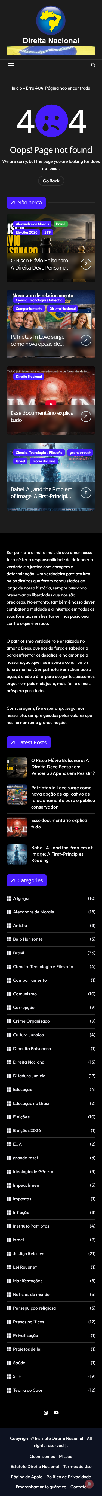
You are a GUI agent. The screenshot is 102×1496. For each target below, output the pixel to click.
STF (47, 232)
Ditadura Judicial (30, 1075)
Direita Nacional (63, 308)
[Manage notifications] (89, 1484)
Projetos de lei (27, 1349)
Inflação (21, 1212)
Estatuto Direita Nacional (34, 1466)
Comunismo (25, 993)
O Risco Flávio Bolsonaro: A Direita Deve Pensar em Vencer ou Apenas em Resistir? (40, 271)
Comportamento (29, 308)
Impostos (22, 1198)
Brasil (60, 224)
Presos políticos (28, 1321)
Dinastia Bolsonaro (32, 1048)
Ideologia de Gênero (33, 1171)
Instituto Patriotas (31, 1226)
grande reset (80, 452)
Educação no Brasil (31, 1103)
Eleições (21, 1116)
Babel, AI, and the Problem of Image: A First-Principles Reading (41, 496)
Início (17, 88)
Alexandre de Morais (32, 224)
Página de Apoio (26, 1476)
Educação (22, 1089)
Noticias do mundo (31, 1294)
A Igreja (21, 898)
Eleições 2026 (26, 232)
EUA (17, 1144)
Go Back (51, 180)
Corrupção (24, 1007)
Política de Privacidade (69, 1476)
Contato (78, 1486)
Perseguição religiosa (34, 1308)
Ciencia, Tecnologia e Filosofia (39, 300)
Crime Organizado (31, 1021)
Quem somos (42, 1456)
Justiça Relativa (28, 1253)
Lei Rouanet (25, 1267)
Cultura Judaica (28, 1035)
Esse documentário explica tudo (42, 416)
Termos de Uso (77, 1466)
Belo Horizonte (28, 939)
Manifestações (27, 1280)
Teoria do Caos (43, 461)
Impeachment (27, 1185)
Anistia (20, 925)
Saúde (19, 1362)
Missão (65, 1456)
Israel (20, 461)
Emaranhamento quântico (41, 1486)
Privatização (25, 1335)
